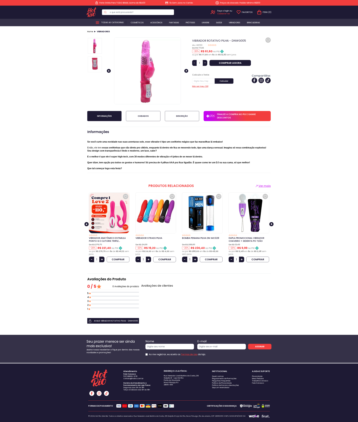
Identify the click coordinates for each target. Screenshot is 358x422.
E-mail (202, 341)
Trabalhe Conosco (260, 381)
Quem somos (218, 376)
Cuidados (143, 116)
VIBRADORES (103, 31)
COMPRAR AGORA (230, 63)
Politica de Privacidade (222, 383)
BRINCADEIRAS (253, 22)
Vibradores (234, 22)
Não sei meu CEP (200, 86)
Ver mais (264, 186)
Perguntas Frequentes (221, 381)
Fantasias (174, 22)
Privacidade (257, 376)
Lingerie (205, 22)
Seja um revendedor (220, 387)
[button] (113, 321)
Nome (149, 341)
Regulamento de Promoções (224, 378)
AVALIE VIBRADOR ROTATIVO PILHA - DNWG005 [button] (116, 320)
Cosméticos (137, 22)
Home (90, 31)
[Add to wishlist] (268, 40)
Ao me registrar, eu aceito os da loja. (177, 354)
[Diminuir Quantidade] (91, 259)
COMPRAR (118, 259)
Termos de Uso (189, 354)
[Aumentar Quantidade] (101, 259)
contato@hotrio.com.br (133, 378)
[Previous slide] (109, 70)
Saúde (219, 22)
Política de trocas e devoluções (225, 385)
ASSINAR (259, 346)
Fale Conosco (258, 383)
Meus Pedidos (258, 378)
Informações (104, 116)
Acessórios (156, 22)
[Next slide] (186, 70)
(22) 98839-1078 (130, 376)
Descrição (182, 116)
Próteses (190, 22)
